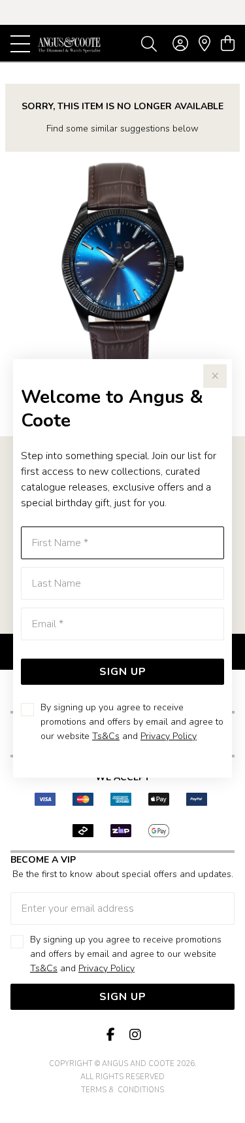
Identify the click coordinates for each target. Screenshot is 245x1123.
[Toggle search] (149, 43)
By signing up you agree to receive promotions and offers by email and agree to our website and (132, 721)
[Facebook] (111, 1035)
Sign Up (122, 672)
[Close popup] (215, 376)
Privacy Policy (168, 736)
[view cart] (228, 43)
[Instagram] (134, 1035)
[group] (122, 12)
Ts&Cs (106, 736)
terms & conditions (122, 1090)
